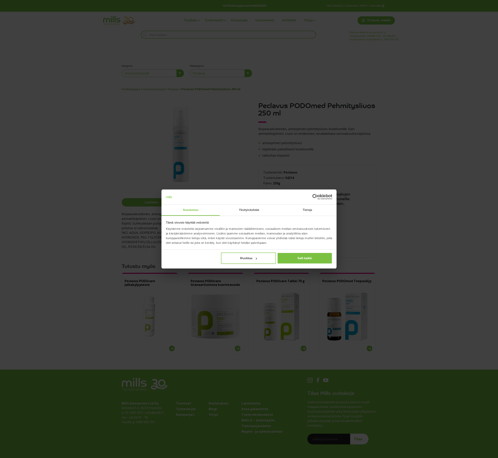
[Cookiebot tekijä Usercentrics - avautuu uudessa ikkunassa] (315, 197)
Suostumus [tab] (191, 209)
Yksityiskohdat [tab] (249, 209)
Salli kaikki (304, 258)
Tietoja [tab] (307, 209)
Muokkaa (246, 258)
